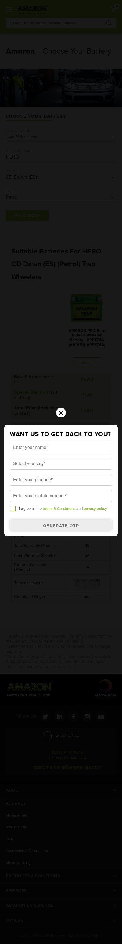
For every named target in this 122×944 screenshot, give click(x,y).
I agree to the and (63, 508)
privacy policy (95, 508)
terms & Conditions (59, 508)
